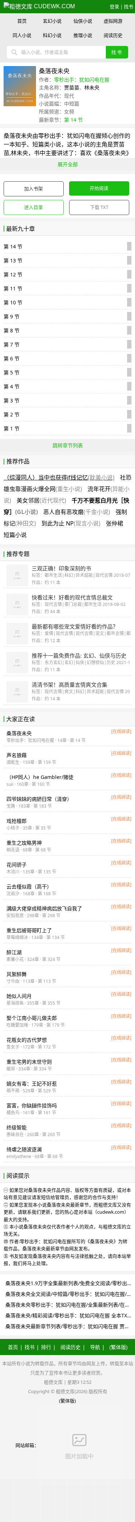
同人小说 (22, 35)
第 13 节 (13, 260)
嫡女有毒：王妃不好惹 (31, 1083)
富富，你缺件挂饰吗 (31, 1105)
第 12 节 (13, 274)
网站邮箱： (27, 1445)
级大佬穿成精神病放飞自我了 (44, 908)
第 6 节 (11, 358)
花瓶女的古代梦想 (26, 1039)
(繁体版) (118, 1347)
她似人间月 (19, 996)
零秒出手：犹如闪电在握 (81, 79)
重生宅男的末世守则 (29, 1061)
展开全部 (68, 164)
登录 (114, 6)
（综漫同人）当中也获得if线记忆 (59, 477)
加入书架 (33, 188)
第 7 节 (11, 344)
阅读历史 (113, 35)
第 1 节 (11, 428)
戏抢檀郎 (16, 820)
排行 (46, 1347)
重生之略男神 (24, 842)
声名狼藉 (16, 755)
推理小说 (82, 35)
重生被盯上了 (29, 930)
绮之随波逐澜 (24, 1149)
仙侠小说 (82, 21)
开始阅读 (99, 188)
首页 (22, 21)
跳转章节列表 (68, 445)
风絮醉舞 (16, 974)
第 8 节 (11, 330)
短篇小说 (15, 535)
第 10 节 (13, 302)
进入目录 (33, 207)
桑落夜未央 (18, 136)
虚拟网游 (113, 21)
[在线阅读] (121, 731)
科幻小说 (52, 35)
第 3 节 (11, 400)
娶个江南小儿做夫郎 (31, 1017)
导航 (95, 1347)
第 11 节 (13, 288)
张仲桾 (114, 523)
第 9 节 (11, 316)
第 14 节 (73, 119)
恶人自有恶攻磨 (76, 512)
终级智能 (16, 1127)
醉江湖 (14, 952)
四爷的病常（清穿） (39, 798)
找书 (128, 6)
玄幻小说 (52, 21)
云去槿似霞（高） (29, 886)
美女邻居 (41, 500)
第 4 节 (11, 386)
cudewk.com (53, 6)
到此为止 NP (70, 523)
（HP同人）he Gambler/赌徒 (39, 777)
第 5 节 (11, 372)
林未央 (91, 87)
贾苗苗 (71, 87)
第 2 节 (11, 414)
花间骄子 (16, 864)
